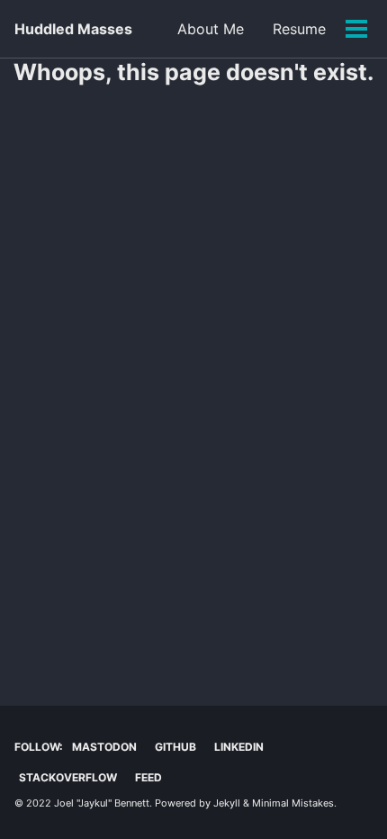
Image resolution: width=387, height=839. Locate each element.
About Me (210, 29)
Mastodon (104, 746)
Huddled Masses (73, 29)
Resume (299, 29)
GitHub (175, 746)
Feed (148, 777)
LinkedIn (239, 746)
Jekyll (226, 803)
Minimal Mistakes (293, 803)
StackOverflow (68, 777)
